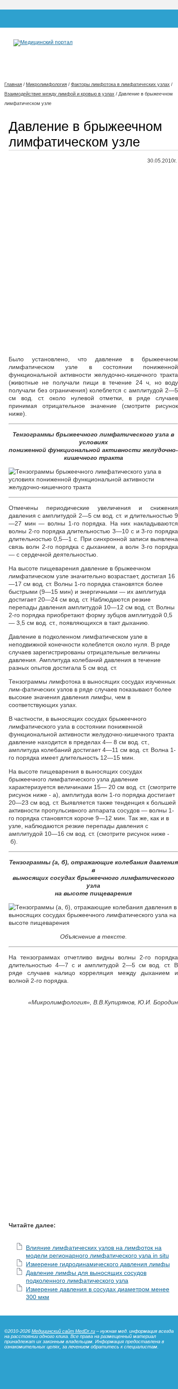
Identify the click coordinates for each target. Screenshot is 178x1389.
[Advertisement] (89, 260)
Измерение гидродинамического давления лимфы (98, 1264)
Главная (13, 84)
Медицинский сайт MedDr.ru (63, 1331)
